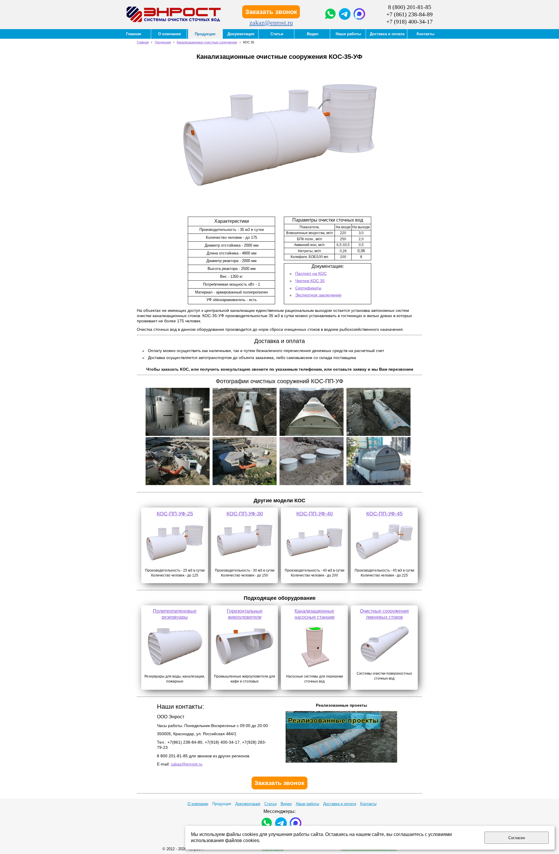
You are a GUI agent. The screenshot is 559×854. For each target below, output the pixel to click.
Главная (143, 42)
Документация (247, 804)
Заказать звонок (271, 11)
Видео (286, 804)
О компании (197, 804)
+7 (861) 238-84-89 (409, 14)
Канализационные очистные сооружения (207, 42)
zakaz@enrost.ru (271, 22)
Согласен (516, 838)
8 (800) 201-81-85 (409, 7)
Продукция (163, 42)
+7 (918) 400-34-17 (409, 21)
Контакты (368, 804)
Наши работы (307, 804)
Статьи (270, 804)
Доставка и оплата (339, 804)
